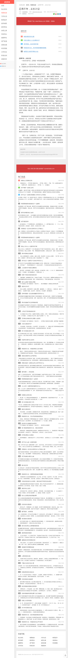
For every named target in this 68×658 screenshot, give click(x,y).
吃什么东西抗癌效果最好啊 (29, 495)
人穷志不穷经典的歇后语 (28, 311)
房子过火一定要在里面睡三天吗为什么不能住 (33, 195)
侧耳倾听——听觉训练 (28, 372)
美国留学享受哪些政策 (28, 547)
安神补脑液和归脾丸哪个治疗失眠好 (32, 593)
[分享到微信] (54, 14)
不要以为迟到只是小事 (28, 563)
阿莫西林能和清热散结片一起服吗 (30, 203)
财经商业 (4, 27)
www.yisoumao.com (37, 12)
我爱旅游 (4, 13)
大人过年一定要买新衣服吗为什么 (31, 386)
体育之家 (4, 30)
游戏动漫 (4, 45)
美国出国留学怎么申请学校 (29, 356)
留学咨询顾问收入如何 (27, 212)
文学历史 (4, 52)
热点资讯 (4, 9)
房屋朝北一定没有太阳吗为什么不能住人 (32, 228)
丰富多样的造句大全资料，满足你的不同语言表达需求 (36, 481)
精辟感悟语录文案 (29, 36)
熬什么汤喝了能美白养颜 (28, 282)
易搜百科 (4, 59)
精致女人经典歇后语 (26, 180)
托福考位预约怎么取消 (28, 340)
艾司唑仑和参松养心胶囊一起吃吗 (31, 318)
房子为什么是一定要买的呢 (29, 442)
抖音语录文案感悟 (27, 504)
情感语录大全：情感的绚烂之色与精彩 (32, 349)
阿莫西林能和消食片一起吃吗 (30, 379)
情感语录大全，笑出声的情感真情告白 (32, 416)
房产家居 (4, 41)
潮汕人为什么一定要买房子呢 (29, 246)
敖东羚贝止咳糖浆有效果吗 (29, 423)
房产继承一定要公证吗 (27, 187)
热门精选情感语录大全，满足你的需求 (32, 428)
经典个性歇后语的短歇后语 (29, 275)
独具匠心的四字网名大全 (31, 51)
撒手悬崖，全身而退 (27, 511)
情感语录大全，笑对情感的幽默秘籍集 (35, 48)
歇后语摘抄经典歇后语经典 (29, 586)
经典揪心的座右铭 (27, 395)
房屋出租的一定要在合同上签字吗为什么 (33, 363)
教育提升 (4, 20)
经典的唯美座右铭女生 (28, 572)
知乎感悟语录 (25, 221)
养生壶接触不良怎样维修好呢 (30, 302)
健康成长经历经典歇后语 (28, 540)
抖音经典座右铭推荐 (27, 579)
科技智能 (4, 48)
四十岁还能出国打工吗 (28, 331)
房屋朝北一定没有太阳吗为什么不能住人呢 (33, 449)
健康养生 (4, 38)
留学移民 (4, 23)
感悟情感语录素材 (27, 533)
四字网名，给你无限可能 (31, 44)
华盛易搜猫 (25, 12)
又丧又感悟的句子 (27, 324)
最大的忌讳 (25, 465)
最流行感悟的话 (26, 409)
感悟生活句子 (25, 286)
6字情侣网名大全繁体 (28, 435)
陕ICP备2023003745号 (37, 654)
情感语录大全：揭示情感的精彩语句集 (32, 615)
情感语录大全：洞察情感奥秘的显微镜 (32, 474)
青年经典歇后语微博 (27, 253)
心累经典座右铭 (26, 556)
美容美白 (4, 34)
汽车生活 (4, 16)
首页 (2, 6)
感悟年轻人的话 (26, 488)
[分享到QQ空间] (58, 14)
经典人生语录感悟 (27, 600)
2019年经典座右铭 (27, 607)
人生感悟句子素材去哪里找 (29, 268)
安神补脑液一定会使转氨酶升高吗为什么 (33, 293)
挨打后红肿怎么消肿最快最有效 (30, 526)
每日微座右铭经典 (27, 518)
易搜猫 (7, 2)
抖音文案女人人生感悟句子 (32, 40)
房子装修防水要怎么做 (28, 456)
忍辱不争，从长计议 (29, 8)
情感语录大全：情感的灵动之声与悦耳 (32, 622)
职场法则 (4, 55)
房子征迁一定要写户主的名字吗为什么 (32, 260)
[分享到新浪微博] (56, 14)
